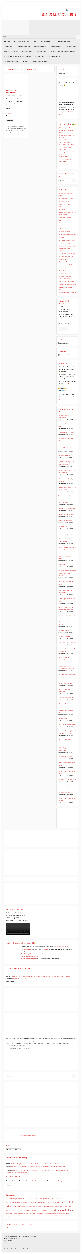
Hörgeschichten (39, 56)
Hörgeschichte (26, 1210)
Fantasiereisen (8, 46)
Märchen (15, 1213)
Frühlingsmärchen (41, 1202)
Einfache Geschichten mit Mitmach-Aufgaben (17, 56)
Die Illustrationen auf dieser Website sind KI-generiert (20, 1236)
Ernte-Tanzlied (62, 718)
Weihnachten (17, 1216)
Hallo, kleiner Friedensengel (66, 254)
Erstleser (32, 1198)
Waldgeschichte (9, 1216)
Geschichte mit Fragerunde (26, 1206)
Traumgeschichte (51, 1213)
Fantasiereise (54, 1198)
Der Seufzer (62, 237)
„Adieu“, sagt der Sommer (66, 128)
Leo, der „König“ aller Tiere (66, 164)
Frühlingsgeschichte (18, 1202)
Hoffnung (15, 1210)
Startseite (7, 41)
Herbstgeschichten (55, 46)
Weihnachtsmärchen (39, 1216)
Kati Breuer (44, 949)
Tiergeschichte (43, 1213)
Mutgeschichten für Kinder (13, 133)
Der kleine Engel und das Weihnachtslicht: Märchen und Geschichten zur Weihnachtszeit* (38, 1166)
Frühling (8, 1202)
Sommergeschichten (40, 46)
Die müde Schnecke (64, 231)
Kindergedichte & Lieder (63, 41)
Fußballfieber (62, 564)
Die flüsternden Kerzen (65, 756)
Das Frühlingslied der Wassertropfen (32, 954)
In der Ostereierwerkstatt (29, 958)
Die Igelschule (62, 223)
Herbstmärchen (9, 1210)
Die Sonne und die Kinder (66, 144)
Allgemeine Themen (46, 41)
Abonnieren (63, 329)
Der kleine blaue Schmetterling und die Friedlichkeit (64, 159)
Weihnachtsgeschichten (11, 51)
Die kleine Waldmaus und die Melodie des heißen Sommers (67, 248)
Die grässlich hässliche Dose (67, 780)
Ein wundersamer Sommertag (67, 234)
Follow (8, 1228)
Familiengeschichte (44, 1198)
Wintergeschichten (70, 46)
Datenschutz (9, 1243)
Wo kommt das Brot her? (65, 256)
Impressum (8, 1240)
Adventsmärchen (26, 1198)
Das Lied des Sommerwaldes (67, 284)
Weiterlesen (10, 120)
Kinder (34, 1210)
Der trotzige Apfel (63, 630)
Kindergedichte (50, 1210)
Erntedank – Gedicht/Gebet (66, 508)
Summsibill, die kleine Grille (66, 240)
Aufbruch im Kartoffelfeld (65, 455)
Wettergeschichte (48, 1216)
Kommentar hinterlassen (14, 135)
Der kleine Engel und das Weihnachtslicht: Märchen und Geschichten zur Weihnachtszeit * (37, 1164)
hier (59, 399)
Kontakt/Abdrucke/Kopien (39, 61)
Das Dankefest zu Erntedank (67, 432)
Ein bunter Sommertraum (65, 704)
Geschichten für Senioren (11, 61)
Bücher (25, 61)
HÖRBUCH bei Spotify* (20, 979)
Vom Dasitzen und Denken (66, 281)
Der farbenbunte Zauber (65, 243)
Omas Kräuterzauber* (65, 268)
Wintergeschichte (60, 1216)
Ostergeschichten (27, 51)
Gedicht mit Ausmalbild (54, 1202)
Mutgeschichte (9, 1213)
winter (54, 1216)
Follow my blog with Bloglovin (28, 1135)
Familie (35, 1198)
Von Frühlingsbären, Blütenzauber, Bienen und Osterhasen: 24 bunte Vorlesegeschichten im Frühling (40, 976)
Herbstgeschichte (65, 1206)
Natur (18, 1213)
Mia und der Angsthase (65, 204)
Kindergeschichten (20, 130)
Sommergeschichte (33, 1213)
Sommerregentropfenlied (65, 265)
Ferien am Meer (63, 502)
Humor (19, 1210)
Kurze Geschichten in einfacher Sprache (63, 51)
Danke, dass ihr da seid (65, 698)
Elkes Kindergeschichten (21, 41)
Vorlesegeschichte (60, 1213)
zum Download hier (34, 1181)
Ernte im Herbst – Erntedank (67, 616)
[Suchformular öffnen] (15, 27)
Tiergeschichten (41, 51)
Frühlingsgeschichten (23, 46)
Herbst (51, 1206)
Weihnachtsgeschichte (28, 1216)
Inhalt (34, 41)
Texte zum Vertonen (54, 56)
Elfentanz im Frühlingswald (29, 956)
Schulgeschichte (23, 1213)
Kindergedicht (42, 1210)
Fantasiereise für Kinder (63, 1198)
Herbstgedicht (56, 1206)
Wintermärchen (69, 1216)
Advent (8, 1198)
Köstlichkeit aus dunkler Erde (67, 643)
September (61, 533)
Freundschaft (73, 1198)
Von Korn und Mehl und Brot (66, 496)
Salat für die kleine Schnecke (67, 293)
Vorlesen (67, 1213)
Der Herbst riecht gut (64, 786)
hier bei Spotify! (57, 1181)
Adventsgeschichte (16, 1198)
